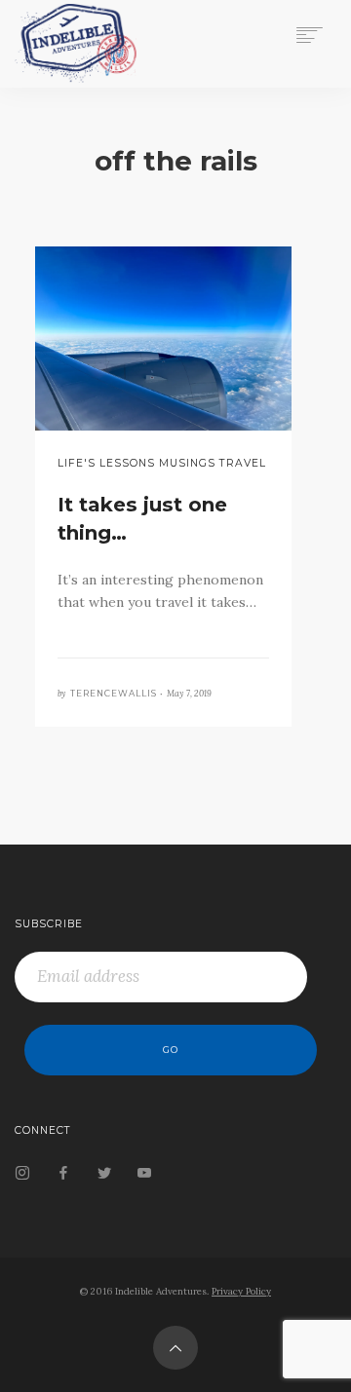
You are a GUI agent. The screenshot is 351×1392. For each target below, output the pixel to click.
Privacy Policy (241, 1291)
